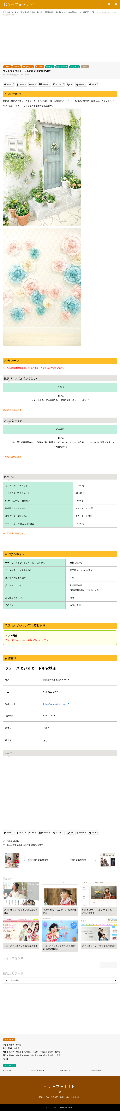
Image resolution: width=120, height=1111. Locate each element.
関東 (4, 1052)
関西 (4, 1055)
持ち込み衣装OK (61, 67)
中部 (7, 67)
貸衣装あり (49, 67)
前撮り (15, 845)
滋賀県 (33, 1055)
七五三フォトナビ (60, 1086)
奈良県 (50, 1055)
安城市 (40, 845)
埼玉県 (35, 1052)
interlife (16, 841)
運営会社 (76, 1097)
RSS (60, 1092)
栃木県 (57, 1052)
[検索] (109, 4)
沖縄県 (16, 1048)
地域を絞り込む (28, 67)
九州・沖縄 (7, 1048)
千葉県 (43, 1052)
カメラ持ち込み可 (96, 1070)
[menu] (115, 4)
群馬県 (11, 1052)
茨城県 (50, 1052)
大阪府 (11, 1055)
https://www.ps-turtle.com (55, 704)
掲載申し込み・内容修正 (48, 1097)
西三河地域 (39, 67)
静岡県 (18, 1045)
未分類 (5, 1059)
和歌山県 (42, 1055)
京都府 (26, 1055)
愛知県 (16, 67)
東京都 (18, 1052)
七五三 (9, 845)
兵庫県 (18, 1055)
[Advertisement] (60, 40)
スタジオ (22, 845)
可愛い (85, 67)
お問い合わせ (65, 1097)
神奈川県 (27, 1052)
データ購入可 (74, 67)
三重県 (57, 1055)
